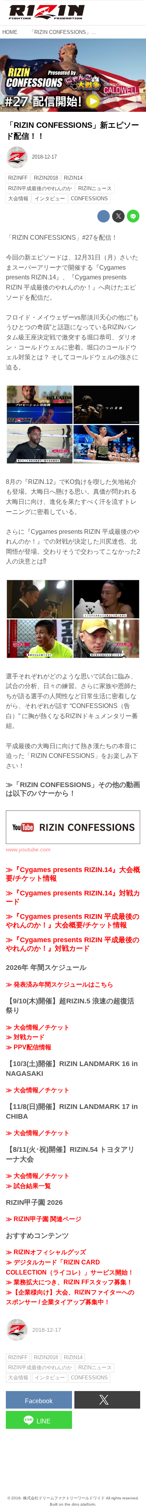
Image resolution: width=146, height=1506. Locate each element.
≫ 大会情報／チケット (38, 1027)
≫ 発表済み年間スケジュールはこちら (59, 984)
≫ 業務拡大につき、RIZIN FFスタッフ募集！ (69, 1282)
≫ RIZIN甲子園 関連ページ (43, 1219)
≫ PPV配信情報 (28, 1047)
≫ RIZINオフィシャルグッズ (46, 1252)
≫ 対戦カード (25, 1037)
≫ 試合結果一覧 (28, 1186)
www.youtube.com (28, 849)
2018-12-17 (44, 157)
